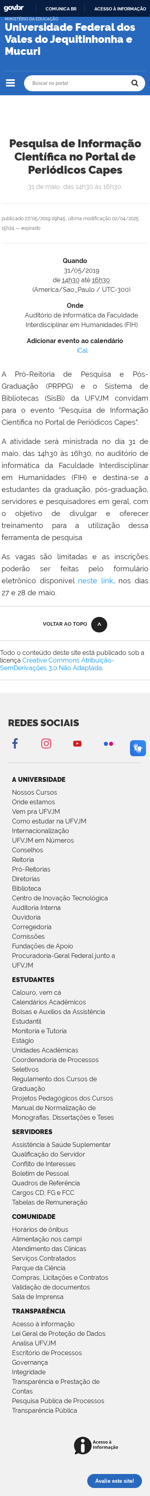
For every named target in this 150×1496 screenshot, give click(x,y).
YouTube (77, 743)
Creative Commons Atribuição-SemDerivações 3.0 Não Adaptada (57, 664)
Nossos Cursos (34, 792)
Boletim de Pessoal (40, 1173)
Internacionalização (40, 831)
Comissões (28, 936)
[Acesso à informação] (97, 1446)
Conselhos (27, 850)
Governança (30, 1362)
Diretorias (26, 879)
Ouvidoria (26, 917)
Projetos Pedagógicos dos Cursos (62, 1098)
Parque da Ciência (39, 1268)
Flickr (108, 743)
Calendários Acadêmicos (49, 1002)
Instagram (46, 743)
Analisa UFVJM (34, 1343)
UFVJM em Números (43, 840)
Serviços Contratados (44, 1258)
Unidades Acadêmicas (45, 1050)
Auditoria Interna (36, 908)
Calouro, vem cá (36, 992)
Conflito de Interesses (44, 1164)
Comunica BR (61, 9)
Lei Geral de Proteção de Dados (59, 1333)
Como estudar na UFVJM (49, 821)
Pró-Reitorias (31, 869)
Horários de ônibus (40, 1229)
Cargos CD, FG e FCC (43, 1193)
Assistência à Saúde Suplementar (61, 1145)
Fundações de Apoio (42, 946)
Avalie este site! (114, 1481)
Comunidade (34, 1217)
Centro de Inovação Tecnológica (60, 898)
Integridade (29, 1372)
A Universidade (39, 779)
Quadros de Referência (46, 1183)
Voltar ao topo (65, 624)
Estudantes (33, 980)
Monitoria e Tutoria (39, 1031)
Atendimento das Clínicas (49, 1249)
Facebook (15, 743)
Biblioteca (26, 888)
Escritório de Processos (47, 1353)
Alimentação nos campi (47, 1239)
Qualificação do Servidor (48, 1154)
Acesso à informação (120, 9)
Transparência (39, 1311)
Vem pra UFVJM (36, 811)
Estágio (23, 1040)
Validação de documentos (51, 1287)
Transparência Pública (44, 1410)
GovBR (14, 8)
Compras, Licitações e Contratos (60, 1277)
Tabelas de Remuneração (50, 1202)
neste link (95, 580)
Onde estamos (33, 802)
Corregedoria (32, 927)
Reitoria (23, 859)
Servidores (32, 1132)
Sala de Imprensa (38, 1297)
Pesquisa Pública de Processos (58, 1401)
